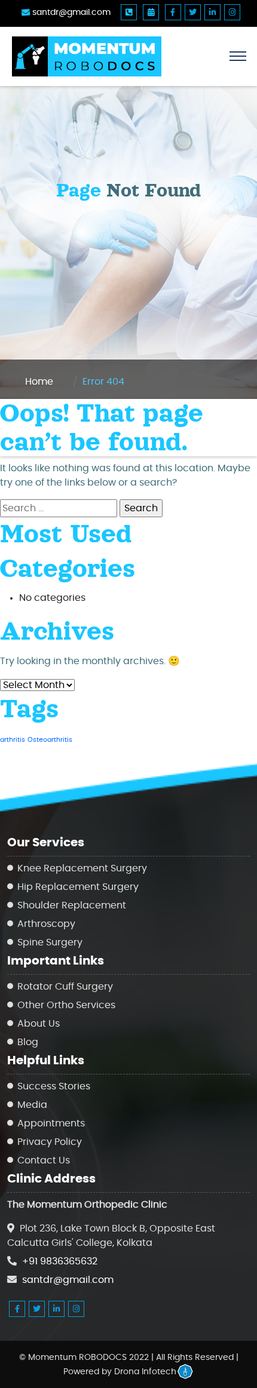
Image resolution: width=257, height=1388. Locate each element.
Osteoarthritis (49, 739)
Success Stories (53, 1086)
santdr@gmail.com (70, 12)
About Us (38, 1023)
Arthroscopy (46, 924)
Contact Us (43, 1160)
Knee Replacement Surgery (82, 868)
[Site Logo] (128, 56)
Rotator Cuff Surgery (65, 986)
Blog (27, 1042)
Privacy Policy (49, 1142)
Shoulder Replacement (71, 905)
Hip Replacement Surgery (78, 887)
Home (39, 381)
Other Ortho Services (66, 1005)
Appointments (51, 1123)
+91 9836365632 (59, 1261)
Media (32, 1105)
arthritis (12, 739)
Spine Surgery (49, 942)
